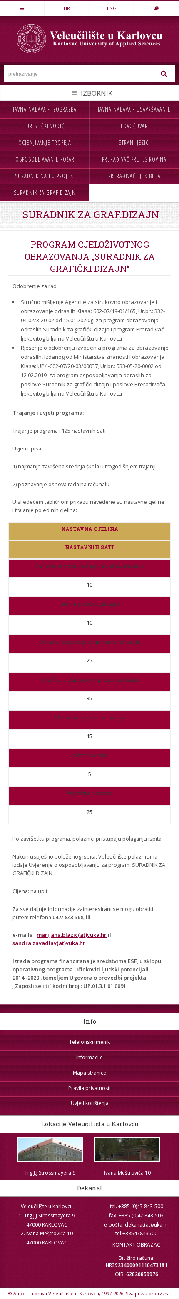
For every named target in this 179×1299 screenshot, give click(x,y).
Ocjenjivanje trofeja (44, 143)
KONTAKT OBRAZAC (136, 1244)
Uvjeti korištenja (90, 1103)
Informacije (89, 1057)
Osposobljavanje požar (45, 159)
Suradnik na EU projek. (45, 176)
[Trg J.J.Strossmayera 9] (50, 1149)
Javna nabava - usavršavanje (134, 109)
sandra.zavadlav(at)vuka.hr (48, 943)
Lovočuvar (134, 126)
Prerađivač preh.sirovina (134, 159)
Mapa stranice (89, 1072)
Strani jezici (134, 143)
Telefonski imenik (89, 1041)
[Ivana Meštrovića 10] (127, 1149)
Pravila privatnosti (89, 1088)
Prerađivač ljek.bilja (134, 176)
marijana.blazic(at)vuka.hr (72, 934)
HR (67, 8)
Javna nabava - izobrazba (45, 109)
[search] (164, 73)
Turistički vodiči (45, 126)
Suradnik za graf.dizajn (45, 193)
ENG (112, 8)
